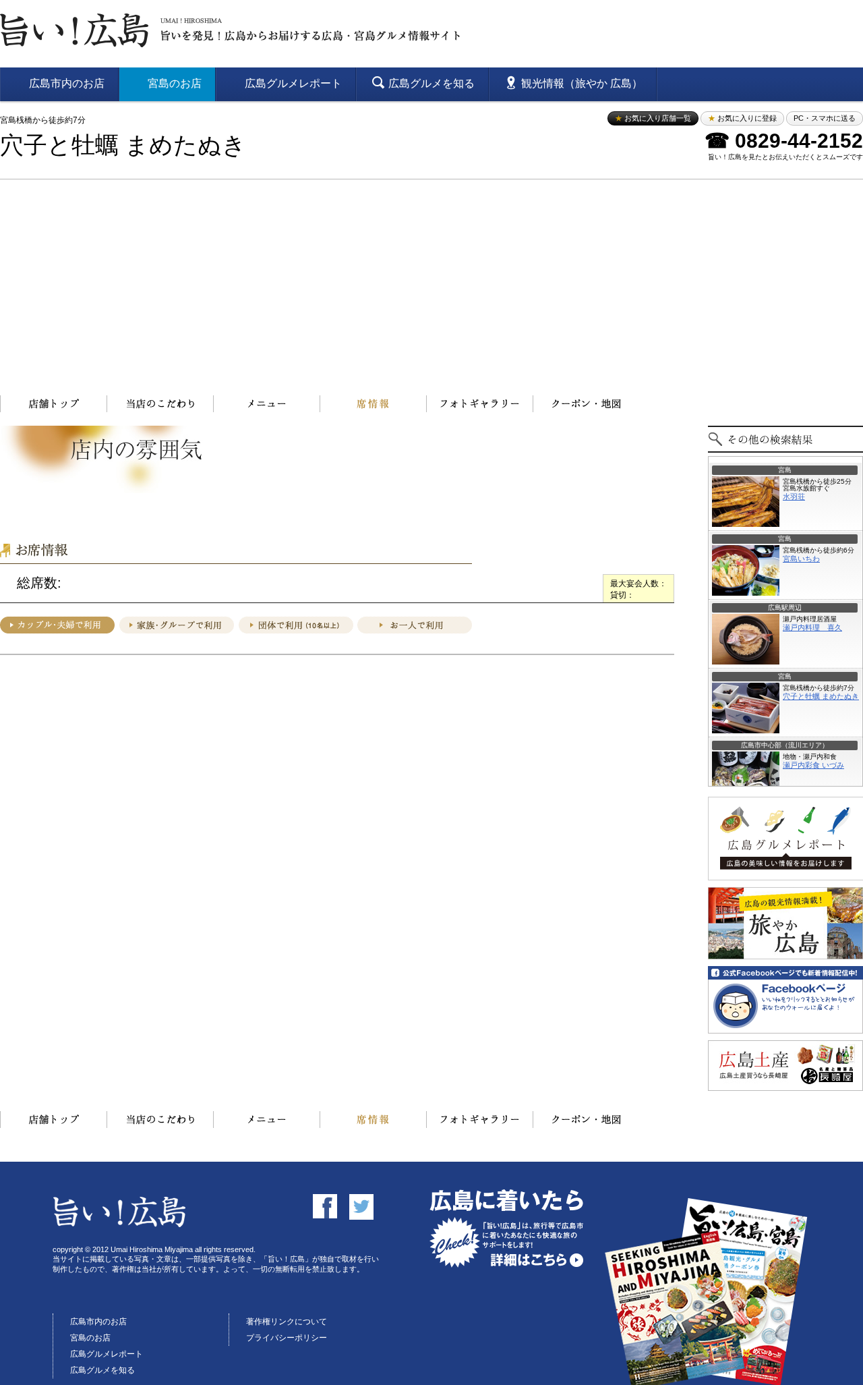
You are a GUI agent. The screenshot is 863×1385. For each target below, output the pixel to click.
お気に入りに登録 (742, 118)
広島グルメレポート (106, 1354)
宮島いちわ (801, 559)
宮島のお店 (90, 1337)
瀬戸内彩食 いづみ (813, 765)
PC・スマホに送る (825, 118)
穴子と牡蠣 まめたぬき (123, 145)
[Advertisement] (431, 280)
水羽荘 (794, 496)
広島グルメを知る (102, 1370)
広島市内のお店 (98, 1321)
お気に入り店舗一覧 (653, 118)
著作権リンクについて (286, 1321)
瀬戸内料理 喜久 (812, 627)
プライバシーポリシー (286, 1337)
